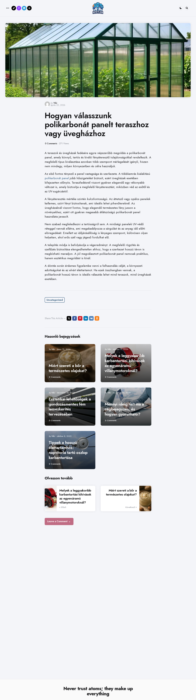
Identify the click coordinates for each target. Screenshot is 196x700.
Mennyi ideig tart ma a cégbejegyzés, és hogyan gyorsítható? (124, 409)
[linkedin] (85, 318)
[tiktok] (13, 8)
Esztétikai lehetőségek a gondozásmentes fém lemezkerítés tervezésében (70, 407)
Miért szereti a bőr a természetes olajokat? (68, 368)
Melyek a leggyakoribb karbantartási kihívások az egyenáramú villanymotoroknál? (125, 363)
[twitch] (19, 8)
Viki (55, 103)
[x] (69, 318)
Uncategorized (55, 300)
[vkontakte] (91, 318)
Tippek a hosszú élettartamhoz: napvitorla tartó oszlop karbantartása (68, 450)
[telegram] (24, 8)
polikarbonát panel (57, 178)
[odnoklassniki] (97, 318)
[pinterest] (80, 318)
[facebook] (74, 318)
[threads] (29, 8)
